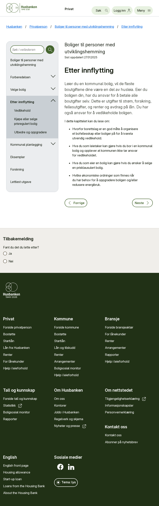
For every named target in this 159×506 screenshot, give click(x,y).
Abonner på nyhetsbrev (121, 442)
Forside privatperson (17, 327)
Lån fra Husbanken (16, 348)
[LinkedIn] (70, 467)
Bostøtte (9, 334)
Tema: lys (68, 482)
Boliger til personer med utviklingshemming (26, 62)
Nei (11, 261)
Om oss (59, 399)
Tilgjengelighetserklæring (122, 399)
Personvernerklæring (119, 412)
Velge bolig (18, 89)
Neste (139, 203)
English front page (16, 465)
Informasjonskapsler (119, 405)
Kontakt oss (113, 435)
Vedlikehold (22, 110)
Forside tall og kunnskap (20, 399)
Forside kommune (66, 327)
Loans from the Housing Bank (24, 486)
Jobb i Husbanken (66, 412)
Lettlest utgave (20, 182)
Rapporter (112, 355)
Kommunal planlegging (26, 145)
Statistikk (9, 405)
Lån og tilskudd (64, 348)
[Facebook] (59, 467)
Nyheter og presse (67, 426)
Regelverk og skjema (68, 419)
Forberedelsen (20, 77)
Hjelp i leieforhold (15, 368)
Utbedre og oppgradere (30, 132)
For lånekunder (13, 361)
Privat (69, 8)
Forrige (79, 203)
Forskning (17, 169)
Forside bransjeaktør (119, 327)
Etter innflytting (22, 102)
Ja (10, 253)
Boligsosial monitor (67, 368)
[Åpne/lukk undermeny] (52, 77)
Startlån (8, 341)
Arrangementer (64, 361)
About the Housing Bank (20, 493)
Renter (7, 355)
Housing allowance (16, 472)
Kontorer (60, 405)
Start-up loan (12, 479)
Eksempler (17, 157)
